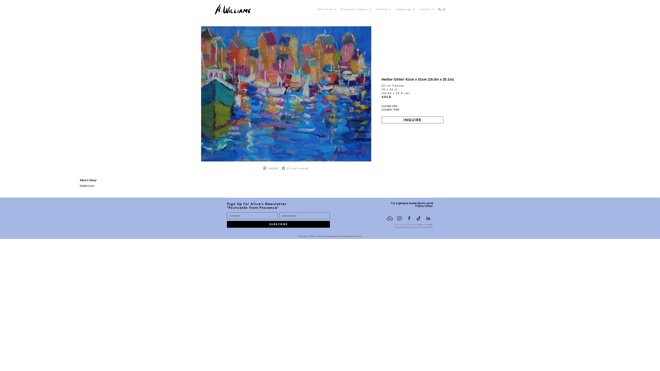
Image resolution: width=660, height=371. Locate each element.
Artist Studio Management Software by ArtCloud (339, 236)
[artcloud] (390, 218)
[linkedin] (428, 218)
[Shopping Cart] (444, 9)
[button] (327, 9)
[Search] (439, 9)
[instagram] (399, 218)
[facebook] (409, 218)
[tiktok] (418, 218)
